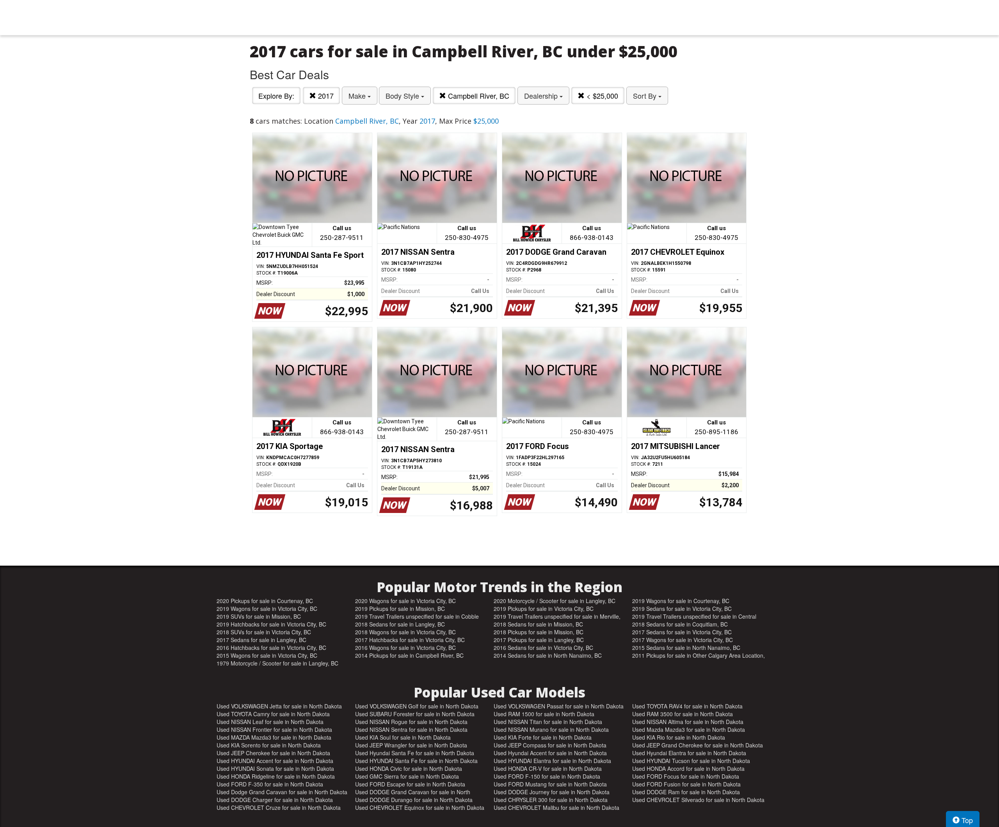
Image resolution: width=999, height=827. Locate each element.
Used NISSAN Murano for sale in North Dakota (551, 729)
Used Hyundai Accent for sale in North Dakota (550, 753)
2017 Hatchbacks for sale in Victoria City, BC (410, 640)
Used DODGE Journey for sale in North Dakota (552, 792)
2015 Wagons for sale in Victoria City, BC (267, 655)
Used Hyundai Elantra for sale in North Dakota (689, 753)
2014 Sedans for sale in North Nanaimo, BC (548, 655)
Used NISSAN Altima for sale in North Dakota (687, 722)
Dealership (542, 96)
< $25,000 (601, 96)
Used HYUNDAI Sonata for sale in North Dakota (275, 768)
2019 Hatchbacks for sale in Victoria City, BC (271, 624)
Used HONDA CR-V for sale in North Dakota (548, 768)
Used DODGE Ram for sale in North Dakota (686, 792)
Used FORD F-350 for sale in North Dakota (270, 784)
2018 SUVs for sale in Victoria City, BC (264, 632)
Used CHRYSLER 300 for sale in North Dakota (551, 800)
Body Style (403, 96)
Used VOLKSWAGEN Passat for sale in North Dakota (559, 706)
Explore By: (276, 96)
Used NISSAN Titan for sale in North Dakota (548, 722)
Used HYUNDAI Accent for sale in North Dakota (275, 761)
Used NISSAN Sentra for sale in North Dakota (411, 729)
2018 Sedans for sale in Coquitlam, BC (680, 624)
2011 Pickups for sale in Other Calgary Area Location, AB (698, 655)
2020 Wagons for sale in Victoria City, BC (405, 601)
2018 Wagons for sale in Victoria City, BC (405, 632)
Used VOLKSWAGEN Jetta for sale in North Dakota (279, 706)
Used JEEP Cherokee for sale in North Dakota (273, 753)
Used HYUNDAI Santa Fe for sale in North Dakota (416, 761)
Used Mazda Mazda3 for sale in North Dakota (688, 729)
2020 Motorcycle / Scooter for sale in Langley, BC (554, 601)
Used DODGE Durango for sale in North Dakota (414, 800)
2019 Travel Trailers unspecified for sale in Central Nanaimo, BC (694, 616)
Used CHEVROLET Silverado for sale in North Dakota (698, 800)
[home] (499, 17)
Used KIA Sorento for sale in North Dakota (269, 745)
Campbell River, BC (477, 96)
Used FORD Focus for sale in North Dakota (685, 776)
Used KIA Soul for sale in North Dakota (403, 737)
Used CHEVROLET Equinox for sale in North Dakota (419, 807)
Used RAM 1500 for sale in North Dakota (544, 714)
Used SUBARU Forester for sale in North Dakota (415, 714)
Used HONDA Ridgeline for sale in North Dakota (276, 776)
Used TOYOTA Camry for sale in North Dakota (273, 714)
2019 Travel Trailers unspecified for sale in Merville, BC (557, 616)
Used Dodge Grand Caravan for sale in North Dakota (282, 792)
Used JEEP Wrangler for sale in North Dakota (411, 745)
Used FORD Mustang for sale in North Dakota (550, 784)
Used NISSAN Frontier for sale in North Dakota (274, 729)
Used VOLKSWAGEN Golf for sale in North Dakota (416, 706)
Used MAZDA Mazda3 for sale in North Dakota (274, 737)
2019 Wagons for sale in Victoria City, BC (267, 608)
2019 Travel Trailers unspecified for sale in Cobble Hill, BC (417, 616)
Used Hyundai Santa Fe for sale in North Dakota (414, 753)
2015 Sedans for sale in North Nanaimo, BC (686, 647)
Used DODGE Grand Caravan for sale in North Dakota (412, 792)
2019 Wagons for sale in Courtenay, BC (680, 601)
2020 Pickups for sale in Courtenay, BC (265, 601)
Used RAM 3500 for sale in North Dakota (682, 714)
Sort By (645, 96)
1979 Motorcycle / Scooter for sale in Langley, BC (277, 663)
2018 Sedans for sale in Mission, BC (538, 624)
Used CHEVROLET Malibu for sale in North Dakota (556, 807)
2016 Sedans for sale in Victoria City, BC (543, 647)
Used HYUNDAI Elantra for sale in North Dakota (552, 761)
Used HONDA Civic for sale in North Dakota (408, 768)
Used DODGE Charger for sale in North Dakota (275, 800)
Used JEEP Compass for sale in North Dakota (550, 745)
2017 (325, 96)
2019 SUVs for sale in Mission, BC (259, 616)
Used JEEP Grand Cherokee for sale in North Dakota (697, 745)
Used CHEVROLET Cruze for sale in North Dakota (279, 807)
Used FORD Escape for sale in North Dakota (410, 784)
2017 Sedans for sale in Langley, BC (261, 640)
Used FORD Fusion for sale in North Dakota (686, 784)
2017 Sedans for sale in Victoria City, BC (682, 632)
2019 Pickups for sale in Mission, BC (400, 608)
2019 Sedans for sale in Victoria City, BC (682, 608)
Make (358, 96)
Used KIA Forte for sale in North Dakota (543, 737)
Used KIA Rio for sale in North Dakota (678, 737)
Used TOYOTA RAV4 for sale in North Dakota (687, 706)
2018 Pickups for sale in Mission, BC (538, 632)
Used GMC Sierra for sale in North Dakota (407, 776)
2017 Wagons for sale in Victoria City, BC (682, 640)
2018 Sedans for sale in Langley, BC (400, 624)
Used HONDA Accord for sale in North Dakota (688, 768)
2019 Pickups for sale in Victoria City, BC (544, 608)
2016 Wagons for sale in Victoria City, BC (405, 647)
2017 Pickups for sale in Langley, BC (539, 640)
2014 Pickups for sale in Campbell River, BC (409, 655)
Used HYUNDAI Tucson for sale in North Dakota (691, 761)
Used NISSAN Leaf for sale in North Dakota (270, 722)
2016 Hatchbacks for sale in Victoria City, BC (271, 647)
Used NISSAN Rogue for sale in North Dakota (411, 722)
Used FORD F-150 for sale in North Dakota (547, 776)
